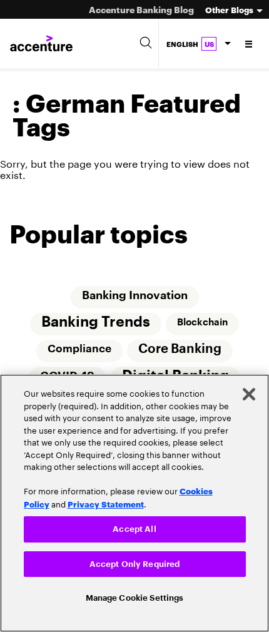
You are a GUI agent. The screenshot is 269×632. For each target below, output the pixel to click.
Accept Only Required (134, 563)
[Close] (249, 392)
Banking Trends (95, 322)
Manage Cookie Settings (135, 597)
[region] (134, 502)
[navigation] (249, 43)
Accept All (134, 527)
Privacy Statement (106, 501)
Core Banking (179, 350)
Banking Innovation (135, 296)
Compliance (79, 350)
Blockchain (202, 323)
